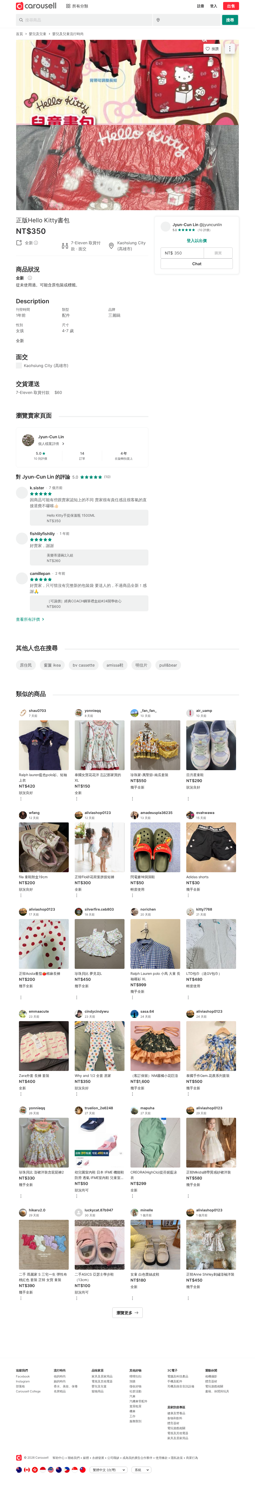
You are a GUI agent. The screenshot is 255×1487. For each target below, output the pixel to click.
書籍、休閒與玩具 (217, 1391)
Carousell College (28, 1391)
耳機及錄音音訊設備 (180, 1386)
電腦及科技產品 (177, 1376)
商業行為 (192, 1458)
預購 (132, 1381)
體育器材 (173, 1423)
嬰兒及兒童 (99, 1386)
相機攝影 (211, 1376)
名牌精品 (60, 1391)
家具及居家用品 (102, 1376)
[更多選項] (21, 799)
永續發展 (98, 1458)
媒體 (86, 1458)
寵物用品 (98, 1391)
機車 (132, 1411)
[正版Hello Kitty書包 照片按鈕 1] (127, 82)
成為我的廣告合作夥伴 (137, 1458)
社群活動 (135, 1391)
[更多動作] (230, 49)
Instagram (23, 1381)
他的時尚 (60, 1376)
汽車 (132, 1396)
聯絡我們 (74, 1458)
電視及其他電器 (102, 1381)
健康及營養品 (176, 1413)
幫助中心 (58, 1458)
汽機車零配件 (138, 1401)
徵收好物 (135, 1386)
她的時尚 (60, 1381)
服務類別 (135, 1421)
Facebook (23, 1376)
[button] (90, 444)
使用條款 (162, 1458)
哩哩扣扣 (135, 1376)
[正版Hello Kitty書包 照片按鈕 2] (127, 167)
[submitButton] (230, 20)
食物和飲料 (174, 1418)
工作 (132, 1416)
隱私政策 (177, 1458)
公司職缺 (113, 1458)
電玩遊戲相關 (176, 1428)
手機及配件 (174, 1381)
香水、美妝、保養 (66, 1386)
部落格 (20, 1386)
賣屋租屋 (135, 1406)
